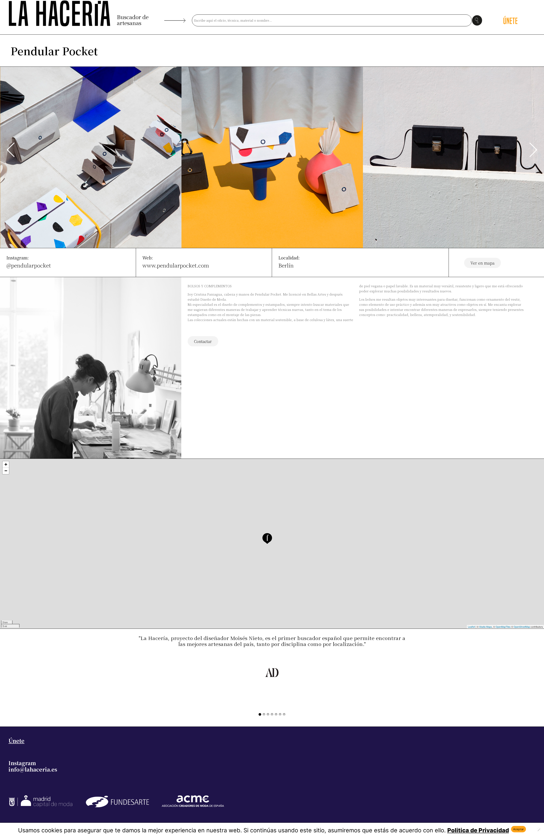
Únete (16, 740)
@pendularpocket (28, 265)
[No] (539, 830)
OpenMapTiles (503, 626)
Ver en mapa (482, 263)
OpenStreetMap (522, 626)
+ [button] (5, 464)
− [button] (5, 470)
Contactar (203, 341)
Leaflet (471, 626)
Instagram (22, 763)
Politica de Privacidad (478, 830)
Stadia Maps (485, 626)
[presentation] (11, 149)
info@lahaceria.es (32, 769)
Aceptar (518, 829)
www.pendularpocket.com (175, 265)
